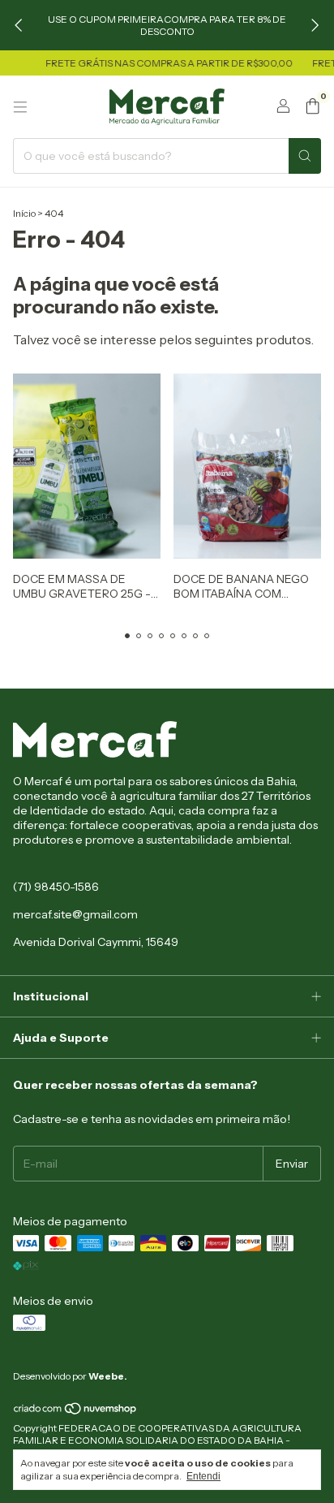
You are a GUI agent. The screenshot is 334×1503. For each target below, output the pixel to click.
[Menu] (20, 107)
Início (24, 213)
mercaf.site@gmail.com (75, 914)
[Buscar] (305, 156)
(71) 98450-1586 (56, 886)
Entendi (203, 1476)
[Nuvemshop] (76, 1412)
